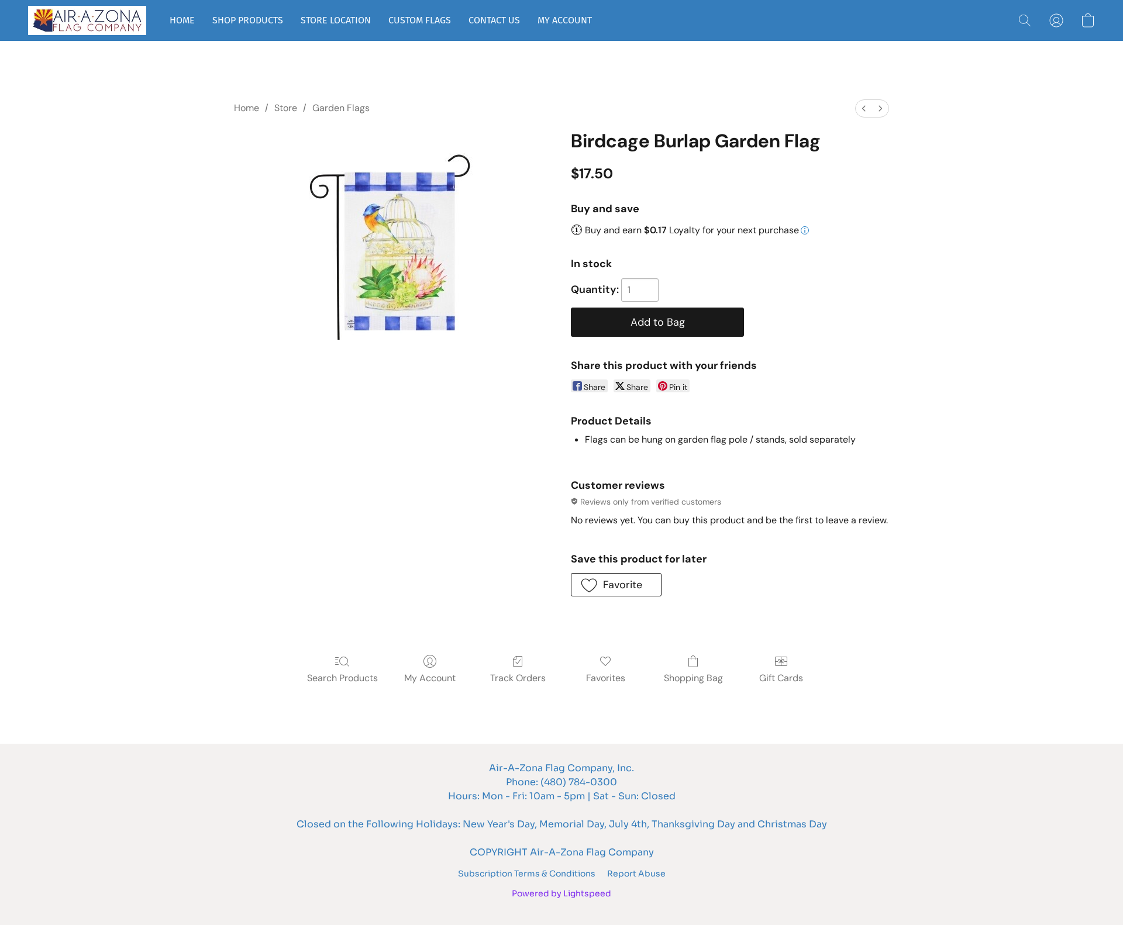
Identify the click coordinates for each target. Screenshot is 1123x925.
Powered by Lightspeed (561, 893)
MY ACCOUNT (565, 20)
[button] (87, 20)
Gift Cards (781, 678)
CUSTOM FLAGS (419, 20)
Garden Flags (341, 108)
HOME (182, 20)
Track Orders (518, 678)
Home (246, 108)
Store (285, 108)
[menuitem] (864, 108)
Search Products (342, 678)
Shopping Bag (693, 678)
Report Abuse (636, 873)
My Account (430, 678)
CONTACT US (494, 20)
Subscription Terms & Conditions (526, 873)
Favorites (605, 678)
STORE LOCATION (336, 20)
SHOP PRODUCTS (247, 20)
